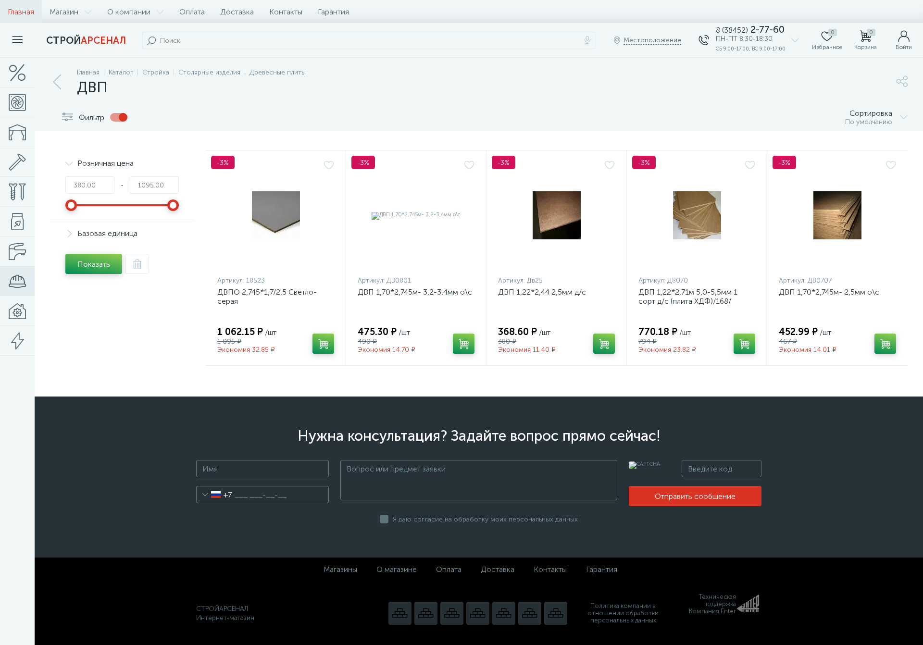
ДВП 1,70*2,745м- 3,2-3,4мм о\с (415, 292)
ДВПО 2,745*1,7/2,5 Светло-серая (267, 296)
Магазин (64, 11)
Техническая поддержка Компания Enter (712, 604)
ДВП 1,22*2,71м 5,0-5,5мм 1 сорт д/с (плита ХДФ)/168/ (687, 296)
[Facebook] (529, 613)
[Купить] (323, 344)
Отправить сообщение (695, 496)
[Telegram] (477, 613)
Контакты (285, 11)
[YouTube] (425, 613)
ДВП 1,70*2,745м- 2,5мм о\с (829, 292)
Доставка (237, 11)
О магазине (396, 569)
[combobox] (214, 494)
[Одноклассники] (555, 613)
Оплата (192, 11)
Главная (21, 11)
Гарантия (333, 11)
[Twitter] (503, 613)
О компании (128, 11)
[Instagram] (451, 613)
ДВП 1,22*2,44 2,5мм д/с (542, 292)
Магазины (340, 569)
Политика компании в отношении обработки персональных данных (623, 613)
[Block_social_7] (400, 613)
